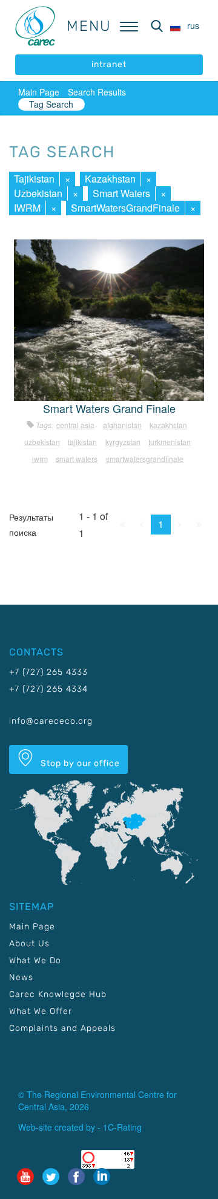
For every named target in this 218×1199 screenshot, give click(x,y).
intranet (109, 64)
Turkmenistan (169, 441)
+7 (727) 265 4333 (48, 672)
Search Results (97, 92)
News (21, 977)
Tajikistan (34, 179)
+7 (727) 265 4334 (48, 689)
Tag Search (51, 104)
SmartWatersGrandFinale (125, 208)
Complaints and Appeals (62, 1028)
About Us (29, 943)
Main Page (38, 92)
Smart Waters (121, 193)
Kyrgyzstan (122, 441)
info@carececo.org (51, 721)
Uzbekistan (38, 193)
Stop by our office (79, 763)
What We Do (35, 960)
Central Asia (75, 424)
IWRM (27, 208)
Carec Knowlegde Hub (58, 994)
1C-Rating (122, 1127)
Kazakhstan (110, 179)
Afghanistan (122, 424)
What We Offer (40, 1011)
